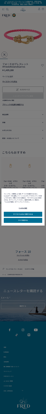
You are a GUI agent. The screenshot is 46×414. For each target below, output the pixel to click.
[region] (23, 207)
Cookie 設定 (23, 208)
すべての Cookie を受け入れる (23, 214)
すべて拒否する (23, 220)
